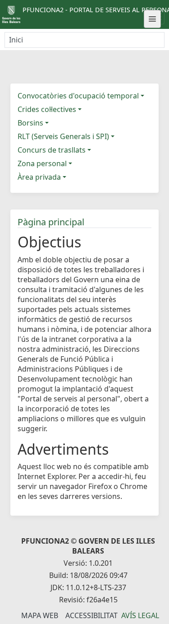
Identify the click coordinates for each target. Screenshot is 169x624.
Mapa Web (39, 615)
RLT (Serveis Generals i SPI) (63, 136)
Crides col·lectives (47, 109)
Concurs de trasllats (52, 150)
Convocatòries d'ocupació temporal (78, 96)
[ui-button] (152, 19)
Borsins (30, 123)
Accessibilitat (91, 615)
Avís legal (140, 615)
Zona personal (42, 163)
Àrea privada (39, 177)
